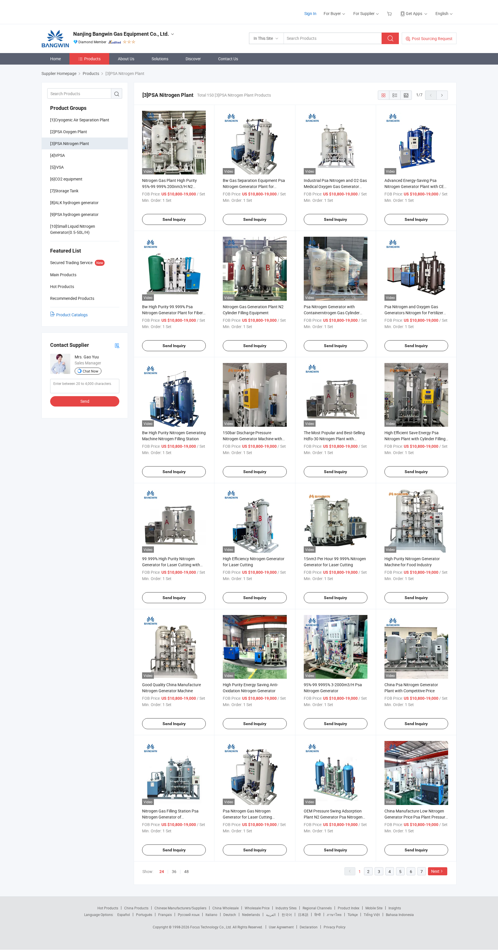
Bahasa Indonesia (400, 914)
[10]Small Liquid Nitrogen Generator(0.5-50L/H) (72, 229)
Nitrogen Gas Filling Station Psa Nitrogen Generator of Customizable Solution (170, 817)
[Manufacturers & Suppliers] (79, 11)
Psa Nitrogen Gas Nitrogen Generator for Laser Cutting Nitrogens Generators (247, 817)
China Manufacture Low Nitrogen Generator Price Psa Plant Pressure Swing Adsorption (415, 817)
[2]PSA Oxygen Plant (68, 131)
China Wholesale (225, 908)
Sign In (310, 13)
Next (435, 871)
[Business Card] (117, 345)
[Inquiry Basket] (390, 13)
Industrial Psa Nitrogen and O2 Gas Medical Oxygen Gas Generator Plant (335, 186)
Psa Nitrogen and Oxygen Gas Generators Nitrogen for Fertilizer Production (413, 312)
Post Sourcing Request (432, 38)
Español (123, 914)
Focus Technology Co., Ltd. (211, 927)
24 (161, 871)
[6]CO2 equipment (66, 179)
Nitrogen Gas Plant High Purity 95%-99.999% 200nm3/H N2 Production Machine (169, 186)
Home (55, 58)
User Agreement (281, 927)
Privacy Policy (335, 927)
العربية (271, 914)
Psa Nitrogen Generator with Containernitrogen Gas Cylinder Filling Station (332, 312)
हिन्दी (317, 914)
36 (174, 871)
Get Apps (414, 13)
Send (84, 401)
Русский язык (188, 914)
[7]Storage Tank (64, 190)
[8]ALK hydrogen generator (74, 202)
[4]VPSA (57, 155)
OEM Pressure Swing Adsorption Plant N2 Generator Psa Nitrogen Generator (333, 817)
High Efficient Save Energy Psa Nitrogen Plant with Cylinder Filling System (415, 438)
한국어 (287, 914)
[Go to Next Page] (442, 95)
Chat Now (90, 371)
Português (144, 914)
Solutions (160, 58)
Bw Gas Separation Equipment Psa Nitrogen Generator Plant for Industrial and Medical (254, 186)
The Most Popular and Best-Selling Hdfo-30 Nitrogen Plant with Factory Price (334, 438)
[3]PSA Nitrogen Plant (69, 143)
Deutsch (229, 914)
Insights (394, 908)
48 (186, 871)
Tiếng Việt (372, 914)
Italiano (211, 914)
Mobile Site (373, 908)
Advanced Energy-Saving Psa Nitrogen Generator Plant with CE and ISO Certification (414, 186)
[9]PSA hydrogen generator (74, 214)
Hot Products (107, 908)
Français (165, 914)
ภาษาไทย (334, 914)
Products (92, 58)
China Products (136, 908)
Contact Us (228, 58)
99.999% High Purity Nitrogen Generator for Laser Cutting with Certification (171, 564)
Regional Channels (317, 908)
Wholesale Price (257, 908)
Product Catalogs (72, 314)
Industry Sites (286, 908)
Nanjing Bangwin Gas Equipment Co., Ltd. (121, 34)
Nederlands (251, 914)
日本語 (303, 914)
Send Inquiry (174, 219)
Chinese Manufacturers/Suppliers (180, 908)
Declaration (309, 927)
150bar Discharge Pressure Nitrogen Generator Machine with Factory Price (252, 438)
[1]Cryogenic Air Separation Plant (79, 120)
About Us (126, 58)
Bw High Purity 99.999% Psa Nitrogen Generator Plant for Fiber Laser (172, 312)
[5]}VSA (57, 167)
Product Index (348, 908)
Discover (193, 58)
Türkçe (353, 914)
